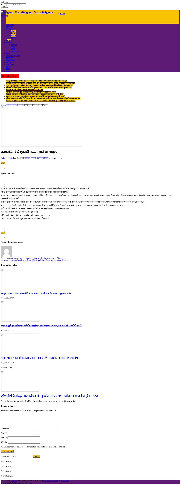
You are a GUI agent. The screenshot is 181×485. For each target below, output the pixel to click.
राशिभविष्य (9, 58)
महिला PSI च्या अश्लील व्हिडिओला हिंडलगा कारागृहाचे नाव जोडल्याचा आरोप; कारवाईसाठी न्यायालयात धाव (43, 98)
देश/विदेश (9, 27)
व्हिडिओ (8, 67)
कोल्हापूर (14, 45)
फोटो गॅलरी (10, 64)
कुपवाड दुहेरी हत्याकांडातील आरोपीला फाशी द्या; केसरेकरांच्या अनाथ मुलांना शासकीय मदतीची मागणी (40, 83)
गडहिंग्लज (14, 51)
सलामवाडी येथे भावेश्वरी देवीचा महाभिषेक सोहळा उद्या (24, 90)
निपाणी (13, 33)
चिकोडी (13, 36)
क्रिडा (8, 53)
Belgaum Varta (7, 158)
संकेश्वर (13, 31)
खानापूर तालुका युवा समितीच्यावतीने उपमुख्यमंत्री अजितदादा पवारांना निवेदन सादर (33, 258)
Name (4, 433)
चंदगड (13, 47)
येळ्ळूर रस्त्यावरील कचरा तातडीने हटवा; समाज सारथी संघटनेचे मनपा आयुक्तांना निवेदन (36, 81)
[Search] (2, 2)
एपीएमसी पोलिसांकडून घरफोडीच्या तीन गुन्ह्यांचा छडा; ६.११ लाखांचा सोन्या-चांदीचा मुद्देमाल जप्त (39, 87)
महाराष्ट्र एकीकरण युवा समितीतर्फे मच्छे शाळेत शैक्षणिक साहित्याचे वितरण (31, 92)
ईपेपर (8, 69)
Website (4, 442)
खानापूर (13, 38)
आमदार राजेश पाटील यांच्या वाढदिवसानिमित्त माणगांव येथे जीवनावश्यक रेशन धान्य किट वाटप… (36, 260)
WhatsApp (65, 481)
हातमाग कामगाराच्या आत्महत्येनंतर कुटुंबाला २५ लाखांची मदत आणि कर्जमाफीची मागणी (35, 96)
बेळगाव (8, 40)
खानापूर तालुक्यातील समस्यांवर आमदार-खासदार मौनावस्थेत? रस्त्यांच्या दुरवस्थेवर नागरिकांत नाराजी (40, 101)
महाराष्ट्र (9, 42)
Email (4, 438)
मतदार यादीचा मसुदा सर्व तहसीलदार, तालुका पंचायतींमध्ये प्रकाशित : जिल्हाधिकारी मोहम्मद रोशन (39, 85)
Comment (5, 429)
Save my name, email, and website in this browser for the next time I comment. (34, 447)
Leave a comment (55, 158)
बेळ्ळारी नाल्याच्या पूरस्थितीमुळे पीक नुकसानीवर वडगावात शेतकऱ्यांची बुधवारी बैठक (34, 94)
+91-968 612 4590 (51, 481)
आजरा (13, 49)
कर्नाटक (9, 29)
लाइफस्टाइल (10, 60)
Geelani (14, 481)
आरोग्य (8, 62)
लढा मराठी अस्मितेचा (13, 56)
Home (62, 14)
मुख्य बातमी (10, 25)
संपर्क (8, 71)
